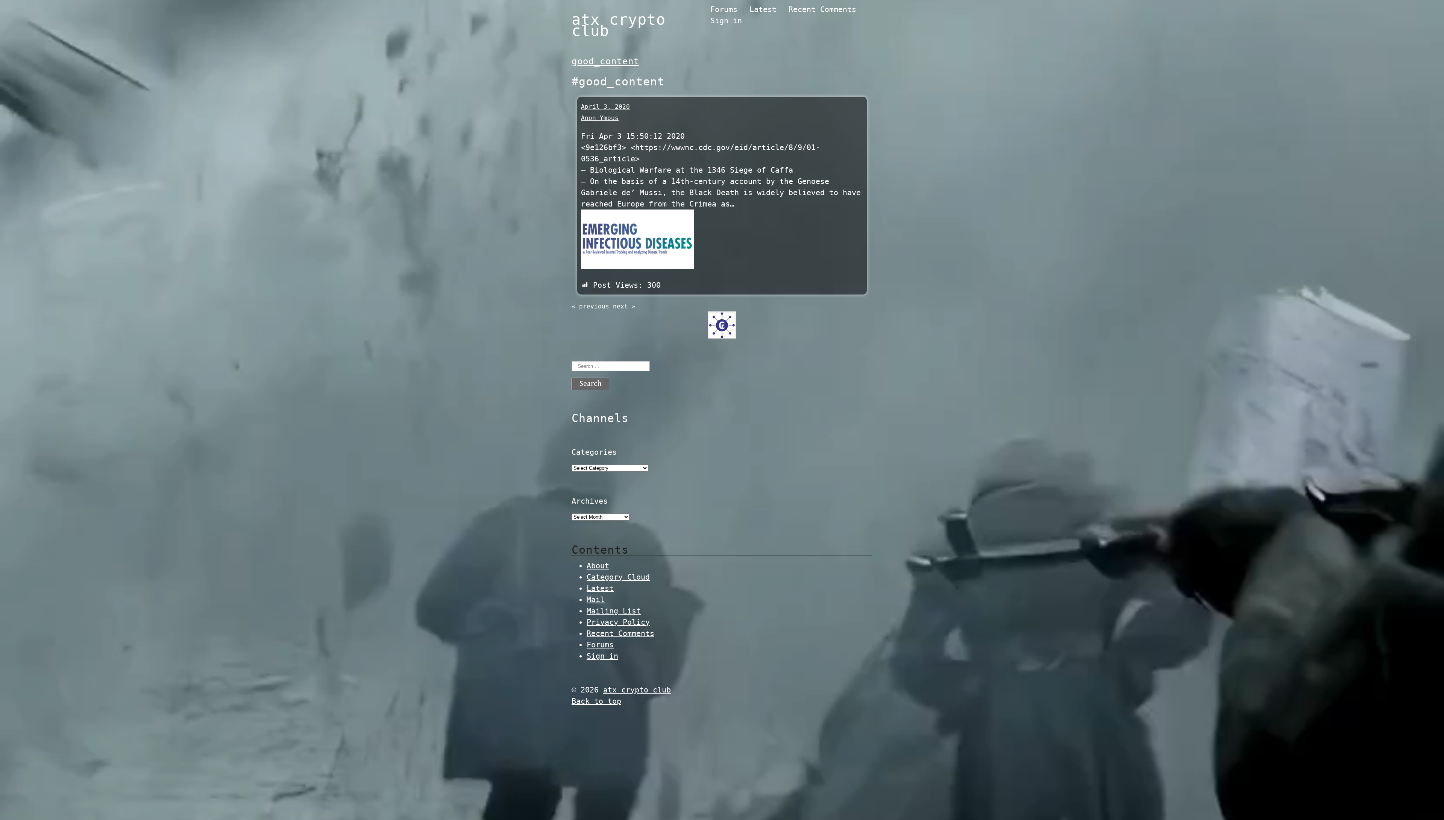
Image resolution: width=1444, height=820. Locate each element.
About (598, 565)
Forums (723, 9)
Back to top (596, 701)
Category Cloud (618, 577)
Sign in (726, 20)
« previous (590, 306)
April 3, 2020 (605, 106)
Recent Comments (822, 9)
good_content (605, 61)
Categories (594, 452)
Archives (590, 501)
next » (624, 306)
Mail (596, 599)
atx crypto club (619, 25)
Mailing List (614, 610)
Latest (763, 9)
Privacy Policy (618, 622)
